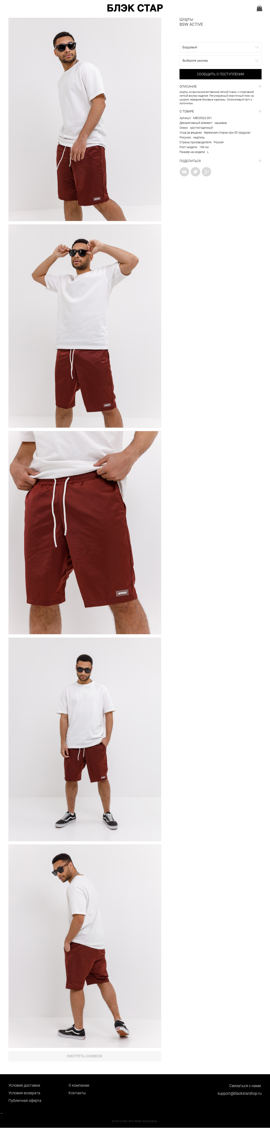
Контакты (77, 1093)
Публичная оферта (24, 1100)
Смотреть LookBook (85, 1056)
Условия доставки (24, 1085)
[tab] (221, 86)
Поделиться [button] (190, 161)
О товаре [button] (187, 111)
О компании (79, 1085)
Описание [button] (188, 86)
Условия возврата (24, 1093)
